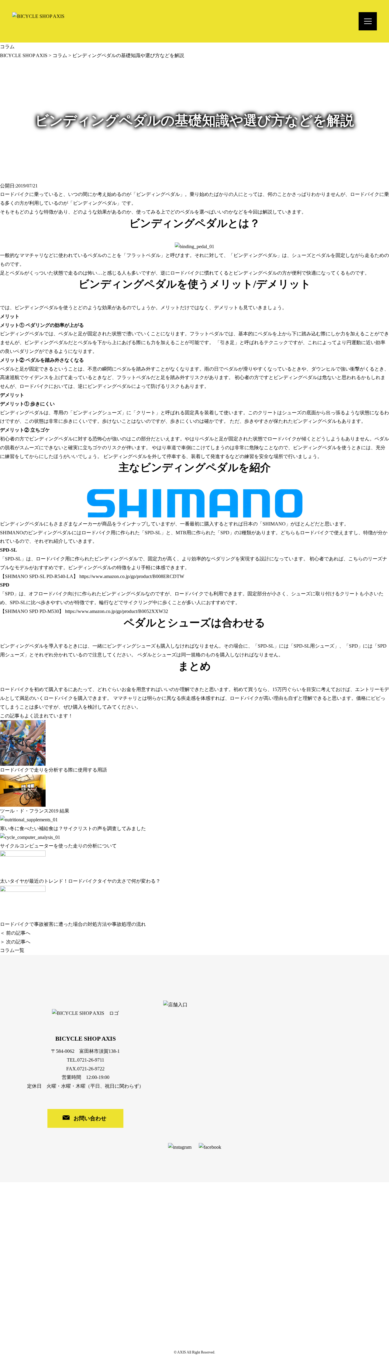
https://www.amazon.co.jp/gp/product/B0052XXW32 (116, 611)
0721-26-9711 (90, 1060)
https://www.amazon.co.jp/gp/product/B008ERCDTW (131, 576)
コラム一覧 (12, 950)
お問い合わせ (90, 1118)
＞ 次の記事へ (15, 941)
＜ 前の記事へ (15, 933)
